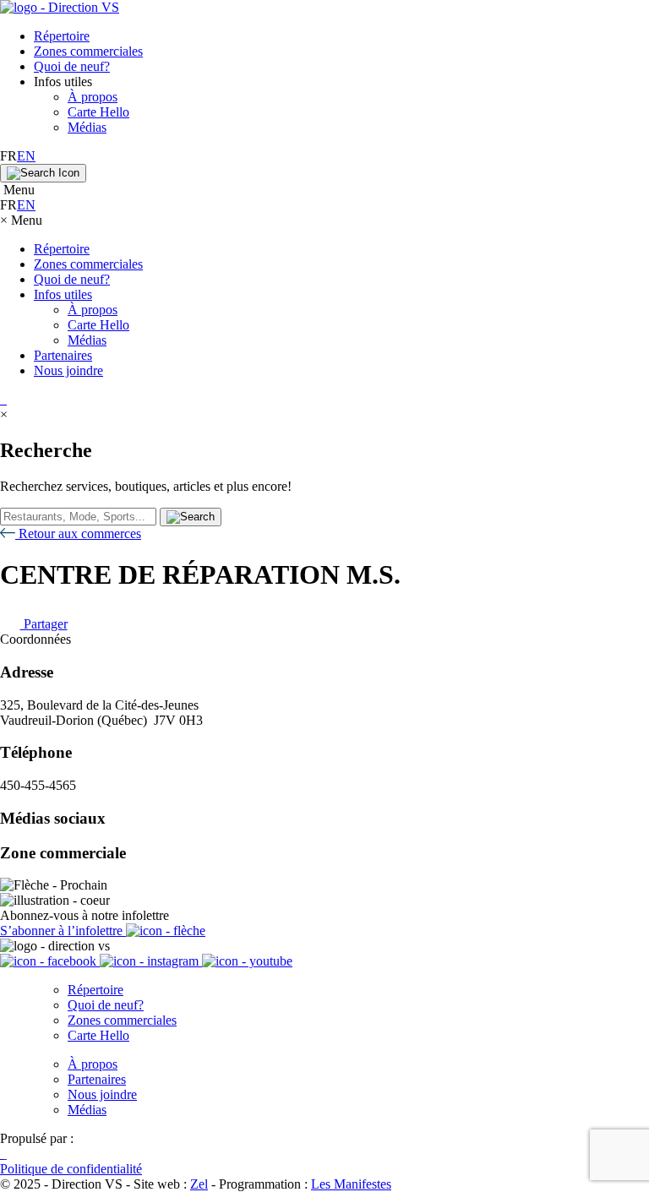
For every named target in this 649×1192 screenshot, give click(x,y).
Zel (199, 1184)
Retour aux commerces (78, 533)
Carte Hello (98, 112)
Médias (87, 127)
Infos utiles (63, 294)
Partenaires (63, 355)
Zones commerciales (88, 51)
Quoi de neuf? (72, 66)
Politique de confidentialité (71, 1169)
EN (26, 156)
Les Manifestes (351, 1184)
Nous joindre (68, 370)
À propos (92, 97)
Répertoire (62, 36)
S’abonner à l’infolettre (63, 930)
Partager (44, 624)
